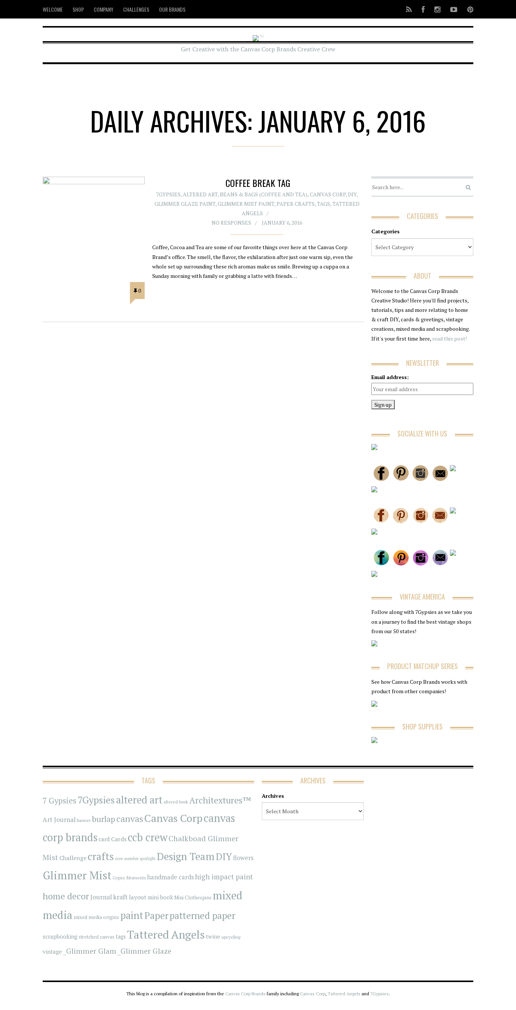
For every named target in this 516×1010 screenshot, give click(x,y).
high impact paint (224, 876)
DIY (352, 194)
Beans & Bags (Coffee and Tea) (263, 194)
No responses (231, 222)
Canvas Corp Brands (245, 993)
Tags (323, 203)
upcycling (230, 937)
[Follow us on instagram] (437, 9)
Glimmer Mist (77, 875)
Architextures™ (220, 800)
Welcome (53, 9)
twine (213, 936)
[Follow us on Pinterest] (468, 9)
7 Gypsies (59, 801)
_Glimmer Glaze (144, 951)
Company (103, 9)
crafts (101, 856)
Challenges (136, 9)
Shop (78, 9)
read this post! (449, 338)
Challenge (73, 858)
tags (121, 936)
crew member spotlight (135, 858)
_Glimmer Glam (89, 951)
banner (84, 820)
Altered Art (200, 194)
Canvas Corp (328, 194)
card (104, 839)
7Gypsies (168, 194)
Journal (101, 897)
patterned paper (202, 915)
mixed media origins (96, 917)
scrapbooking (60, 936)
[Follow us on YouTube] (454, 9)
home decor (66, 896)
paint (131, 915)
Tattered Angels (166, 934)
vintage (52, 951)
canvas (129, 819)
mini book (160, 897)
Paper (156, 915)
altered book (176, 802)
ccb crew (147, 837)
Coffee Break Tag (258, 183)
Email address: (390, 377)
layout (138, 897)
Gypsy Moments (129, 877)
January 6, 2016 (282, 222)
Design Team (186, 856)
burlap (103, 818)
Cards (119, 839)
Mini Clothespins (193, 897)
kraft (120, 896)
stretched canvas (96, 937)
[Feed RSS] (409, 9)
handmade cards (170, 877)
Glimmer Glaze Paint (184, 203)
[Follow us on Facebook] (423, 9)
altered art (139, 799)
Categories (385, 231)
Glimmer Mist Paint (246, 203)
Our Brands (172, 9)
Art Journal (59, 820)
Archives (273, 795)
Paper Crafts (296, 203)
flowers (243, 858)
